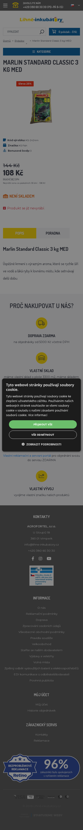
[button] (41, 444)
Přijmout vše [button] (43, 424)
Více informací (37, 415)
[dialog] (41, 415)
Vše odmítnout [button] (42, 435)
